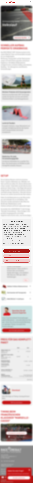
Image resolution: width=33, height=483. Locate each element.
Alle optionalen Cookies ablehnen (16, 261)
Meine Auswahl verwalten (16, 256)
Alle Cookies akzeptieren (16, 251)
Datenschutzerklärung (15, 243)
